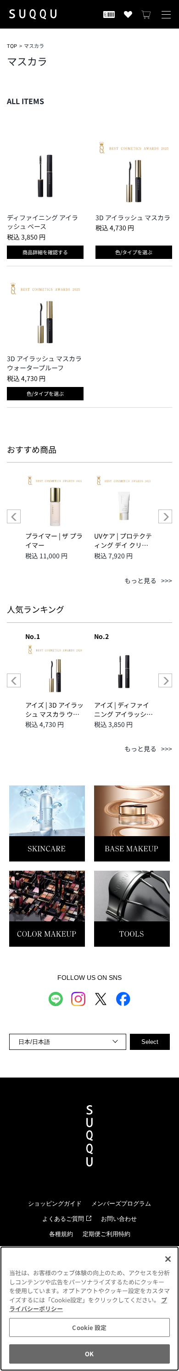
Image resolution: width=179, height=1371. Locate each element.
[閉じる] (168, 1259)
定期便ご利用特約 (106, 1233)
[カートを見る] (146, 14)
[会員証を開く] (109, 14)
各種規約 (61, 1233)
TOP (12, 45)
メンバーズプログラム (121, 1203)
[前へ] (14, 516)
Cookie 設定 (89, 1327)
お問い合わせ (119, 1218)
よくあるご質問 (63, 1218)
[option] (55, 516)
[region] (89, 1308)
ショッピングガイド (55, 1203)
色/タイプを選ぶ (133, 252)
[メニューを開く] (166, 14)
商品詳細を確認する (45, 252)
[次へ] (165, 516)
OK (89, 1353)
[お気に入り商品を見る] (128, 14)
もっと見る (140, 580)
